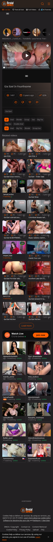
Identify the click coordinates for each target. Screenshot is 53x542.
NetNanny (37, 520)
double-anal (18, 124)
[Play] (26, 55)
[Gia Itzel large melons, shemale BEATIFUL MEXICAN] (14, 168)
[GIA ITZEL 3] (39, 148)
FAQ (42, 529)
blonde (19, 119)
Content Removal (39, 527)
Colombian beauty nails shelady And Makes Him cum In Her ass (37, 217)
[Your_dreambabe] (39, 351)
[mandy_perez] (14, 371)
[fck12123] (14, 291)
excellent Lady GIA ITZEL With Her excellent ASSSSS (37, 278)
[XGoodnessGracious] (39, 432)
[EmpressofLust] (39, 453)
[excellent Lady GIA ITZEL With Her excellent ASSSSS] (39, 270)
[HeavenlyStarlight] (14, 351)
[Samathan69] (14, 391)
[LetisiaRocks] (14, 412)
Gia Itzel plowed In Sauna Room (37, 299)
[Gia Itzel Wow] (39, 189)
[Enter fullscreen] (47, 61)
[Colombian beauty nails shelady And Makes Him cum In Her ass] (39, 209)
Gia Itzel (8, 111)
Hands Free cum (35, 258)
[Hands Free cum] (39, 250)
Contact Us (25, 527)
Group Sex (37, 128)
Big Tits (19, 128)
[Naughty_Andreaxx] (39, 412)
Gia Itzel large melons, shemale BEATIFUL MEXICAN (12, 177)
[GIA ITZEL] (14, 148)
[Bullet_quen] (14, 432)
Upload (36, 529)
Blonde (27, 128)
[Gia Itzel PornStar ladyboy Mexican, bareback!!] (14, 270)
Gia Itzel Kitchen (10, 319)
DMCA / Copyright (11, 527)
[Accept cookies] (48, 537)
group (26, 119)
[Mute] (6, 45)
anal (12, 119)
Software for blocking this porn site (16, 520)
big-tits (40, 119)
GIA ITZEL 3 (33, 156)
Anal (12, 128)
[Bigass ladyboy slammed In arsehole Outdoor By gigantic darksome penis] (39, 229)
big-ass (8, 124)
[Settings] (47, 45)
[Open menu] (48, 3)
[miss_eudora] (39, 371)
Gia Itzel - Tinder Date (36, 177)
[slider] (26, 67)
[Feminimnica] (14, 453)
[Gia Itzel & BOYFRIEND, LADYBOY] (14, 229)
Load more (26, 325)
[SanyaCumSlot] (14, 189)
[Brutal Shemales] (8, 4)
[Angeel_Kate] (14, 250)
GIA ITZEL (7, 156)
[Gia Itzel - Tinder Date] (39, 168)
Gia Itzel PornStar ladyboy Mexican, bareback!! (12, 278)
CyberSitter (45, 520)
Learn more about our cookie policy (37, 518)
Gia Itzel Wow (33, 197)
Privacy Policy (24, 529)
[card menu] (24, 154)
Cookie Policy (11, 529)
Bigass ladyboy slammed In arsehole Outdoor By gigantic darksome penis (37, 238)
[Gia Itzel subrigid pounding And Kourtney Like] (14, 209)
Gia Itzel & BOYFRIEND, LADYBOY (12, 238)
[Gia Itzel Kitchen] (14, 311)
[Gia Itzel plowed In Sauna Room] (39, 291)
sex (33, 119)
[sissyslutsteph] (39, 391)
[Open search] (42, 3)
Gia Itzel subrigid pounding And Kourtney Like (12, 217)
